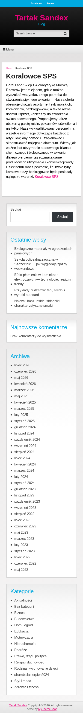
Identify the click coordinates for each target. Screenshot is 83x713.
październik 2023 (27, 501)
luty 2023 (21, 545)
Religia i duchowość (29, 662)
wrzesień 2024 (25, 446)
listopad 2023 (24, 495)
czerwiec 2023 (25, 526)
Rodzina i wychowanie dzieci (36, 668)
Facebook (36, 3)
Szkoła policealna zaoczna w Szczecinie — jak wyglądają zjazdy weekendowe (40, 263)
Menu (10, 49)
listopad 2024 (24, 433)
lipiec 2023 (22, 520)
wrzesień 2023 (25, 508)
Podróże (20, 650)
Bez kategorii (24, 606)
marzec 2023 (24, 538)
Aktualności (23, 600)
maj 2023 (21, 532)
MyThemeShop (47, 709)
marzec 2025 (24, 408)
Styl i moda (22, 681)
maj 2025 (21, 396)
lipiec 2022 (22, 557)
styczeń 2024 (24, 483)
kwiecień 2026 (25, 384)
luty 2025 (21, 415)
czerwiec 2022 (25, 563)
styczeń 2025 (24, 421)
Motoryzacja (23, 637)
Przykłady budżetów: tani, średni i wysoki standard (39, 292)
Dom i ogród (23, 625)
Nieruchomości (25, 644)
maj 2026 (21, 377)
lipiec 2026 (22, 365)
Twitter (50, 3)
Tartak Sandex (41, 17)
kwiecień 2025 (25, 402)
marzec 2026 (24, 390)
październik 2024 (27, 439)
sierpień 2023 (24, 514)
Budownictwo (24, 619)
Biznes (19, 613)
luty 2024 (21, 477)
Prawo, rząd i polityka (30, 656)
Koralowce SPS (47, 176)
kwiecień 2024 (25, 464)
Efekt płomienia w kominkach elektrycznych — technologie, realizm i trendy (43, 279)
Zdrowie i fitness (26, 687)
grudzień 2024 (25, 427)
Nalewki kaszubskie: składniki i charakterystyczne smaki (37, 303)
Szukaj (15, 209)
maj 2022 (21, 569)
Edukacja (21, 631)
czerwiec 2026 (25, 371)
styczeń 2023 (24, 551)
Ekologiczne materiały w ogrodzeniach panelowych (43, 251)
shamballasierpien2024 (31, 675)
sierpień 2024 (24, 452)
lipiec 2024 (22, 458)
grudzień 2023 (25, 489)
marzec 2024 (24, 470)
